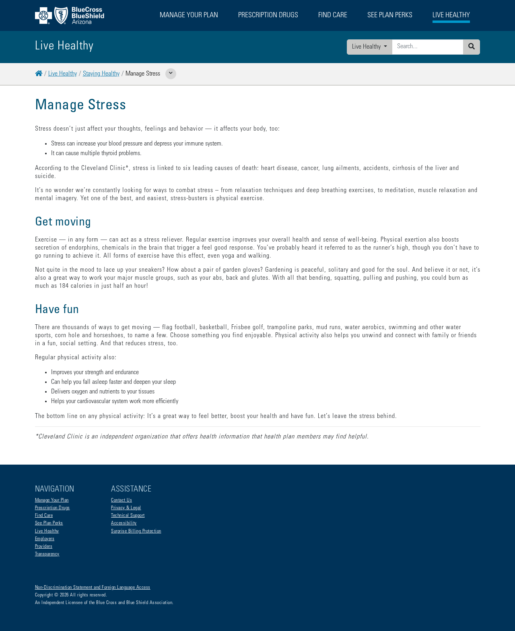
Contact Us (121, 500)
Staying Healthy (101, 74)
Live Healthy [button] (451, 15)
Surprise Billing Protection (136, 531)
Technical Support (128, 515)
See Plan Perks (49, 523)
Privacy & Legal (126, 508)
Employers (45, 539)
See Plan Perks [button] (389, 15)
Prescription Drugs (268, 15)
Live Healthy (367, 47)
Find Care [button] (332, 15)
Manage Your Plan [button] (189, 15)
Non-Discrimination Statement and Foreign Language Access (92, 587)
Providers (44, 546)
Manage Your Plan (52, 500)
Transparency (47, 554)
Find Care (44, 515)
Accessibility (124, 523)
